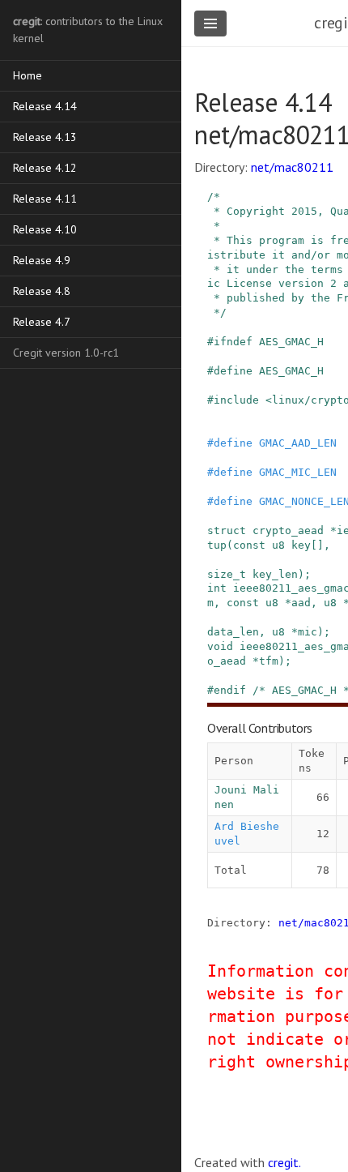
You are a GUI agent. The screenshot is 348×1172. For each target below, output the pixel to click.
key (301, 545)
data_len (233, 632)
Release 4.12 (45, 167)
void (220, 646)
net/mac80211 (292, 167)
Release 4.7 (41, 321)
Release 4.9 (41, 260)
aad (301, 603)
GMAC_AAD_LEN (298, 443)
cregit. (284, 1162)
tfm (268, 661)
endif (230, 690)
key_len (275, 574)
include (236, 400)
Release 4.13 (45, 137)
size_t (226, 574)
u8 (278, 545)
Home (27, 75)
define (233, 371)
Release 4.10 (45, 229)
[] (317, 545)
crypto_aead (288, 530)
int (217, 588)
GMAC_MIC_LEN (298, 472)
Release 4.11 (45, 198)
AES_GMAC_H (291, 342)
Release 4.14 (45, 106)
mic (307, 632)
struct (226, 530)
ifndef (233, 342)
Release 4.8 (41, 291)
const (249, 545)
